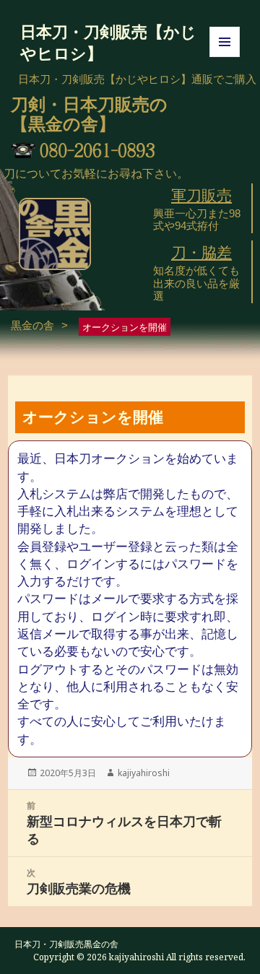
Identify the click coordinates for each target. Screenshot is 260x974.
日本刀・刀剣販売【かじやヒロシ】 (108, 42)
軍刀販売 (201, 195)
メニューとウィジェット (225, 56)
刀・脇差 (201, 252)
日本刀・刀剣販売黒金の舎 (66, 944)
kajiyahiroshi (144, 773)
